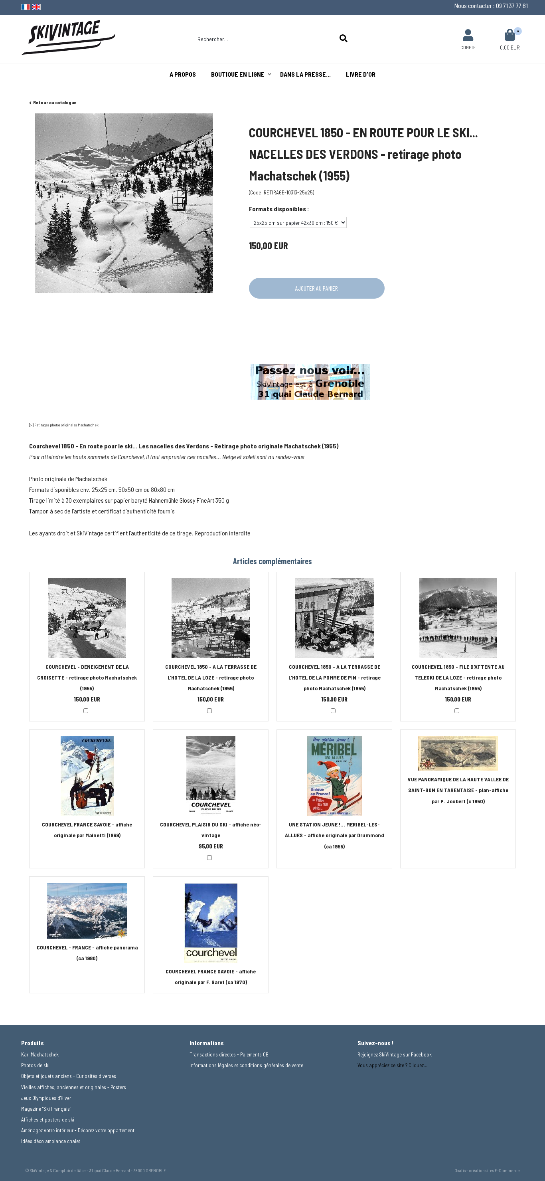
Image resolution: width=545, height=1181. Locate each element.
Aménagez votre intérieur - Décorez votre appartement (77, 1130)
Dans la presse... (305, 74)
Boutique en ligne (238, 74)
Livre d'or (360, 74)
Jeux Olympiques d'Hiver (46, 1098)
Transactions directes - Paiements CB (229, 1054)
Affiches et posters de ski (47, 1119)
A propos (183, 74)
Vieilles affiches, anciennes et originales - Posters (73, 1087)
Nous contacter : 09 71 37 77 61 (491, 5)
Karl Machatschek (40, 1054)
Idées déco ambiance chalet (50, 1141)
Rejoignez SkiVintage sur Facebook (394, 1054)
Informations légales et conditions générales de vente (246, 1065)
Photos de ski (35, 1065)
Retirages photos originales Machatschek (66, 424)
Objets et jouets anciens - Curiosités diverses (68, 1076)
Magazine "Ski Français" (46, 1109)
